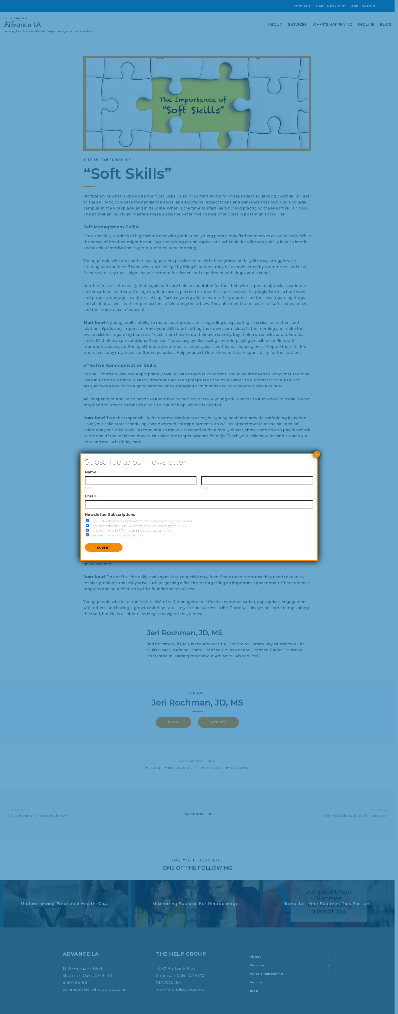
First (88, 488)
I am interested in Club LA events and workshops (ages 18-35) (139, 526)
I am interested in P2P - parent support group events (132, 530)
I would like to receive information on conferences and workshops (141, 521)
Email (90, 496)
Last (204, 488)
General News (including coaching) (118, 535)
